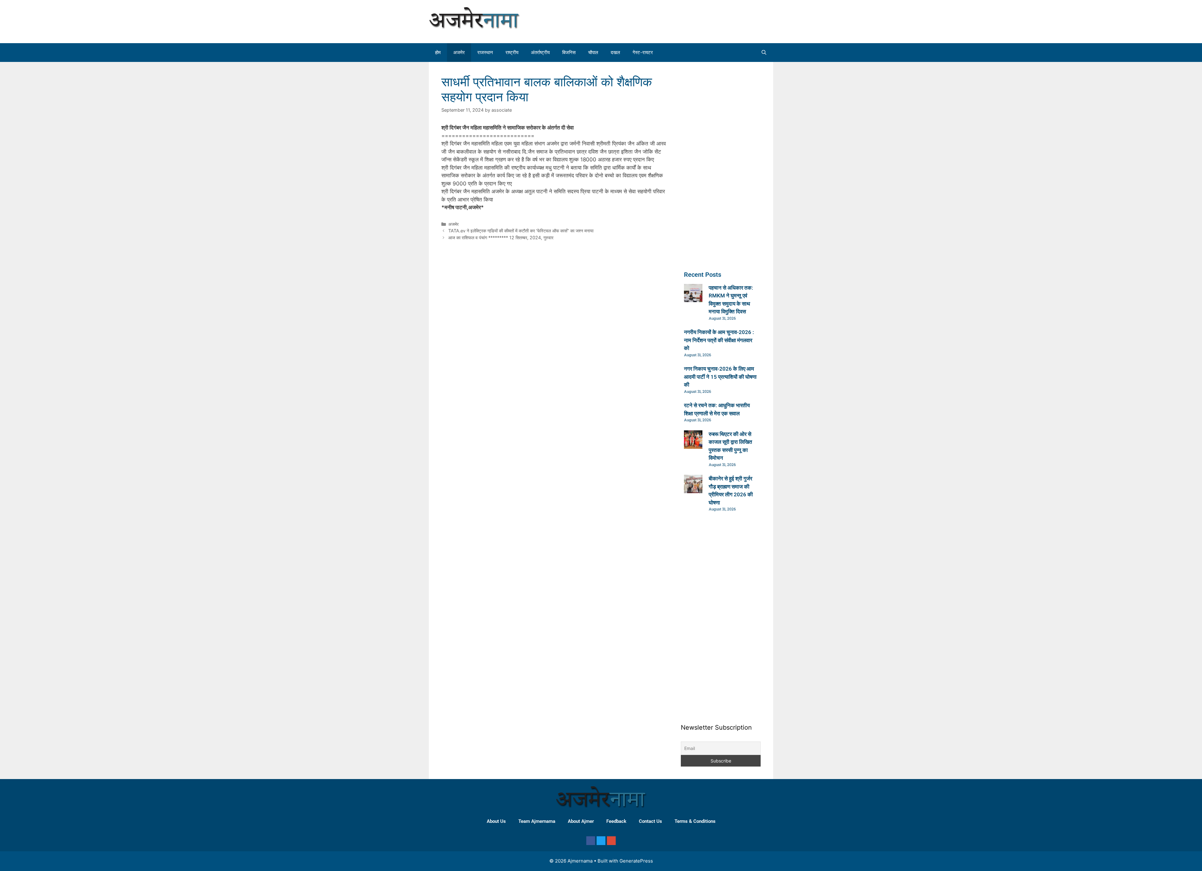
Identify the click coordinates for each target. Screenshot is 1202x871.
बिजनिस (569, 52)
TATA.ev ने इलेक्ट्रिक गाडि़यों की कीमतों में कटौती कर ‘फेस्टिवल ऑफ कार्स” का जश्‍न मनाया (520, 230)
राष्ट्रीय (512, 52)
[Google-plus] (611, 840)
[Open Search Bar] (764, 52)
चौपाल (593, 52)
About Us (496, 821)
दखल (615, 52)
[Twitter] (601, 840)
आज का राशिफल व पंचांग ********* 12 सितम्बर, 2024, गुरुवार (500, 237)
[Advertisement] (715, 20)
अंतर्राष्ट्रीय (540, 52)
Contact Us (650, 821)
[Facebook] (590, 840)
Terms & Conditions (695, 821)
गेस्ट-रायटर (643, 52)
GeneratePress (636, 861)
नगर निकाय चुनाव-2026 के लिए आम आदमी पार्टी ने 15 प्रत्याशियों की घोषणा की (720, 377)
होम (438, 52)
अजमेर (459, 52)
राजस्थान (485, 52)
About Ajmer (581, 821)
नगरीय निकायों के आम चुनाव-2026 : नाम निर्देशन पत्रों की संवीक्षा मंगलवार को (719, 340)
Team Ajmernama (536, 821)
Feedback (616, 821)
